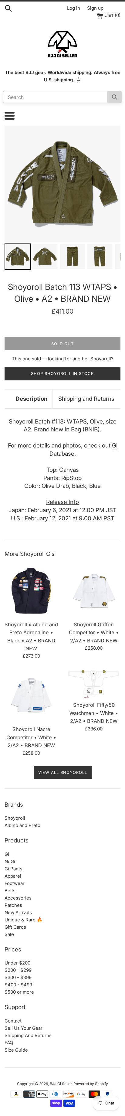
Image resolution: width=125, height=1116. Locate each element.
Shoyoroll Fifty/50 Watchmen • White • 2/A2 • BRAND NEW (93, 713)
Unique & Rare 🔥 (23, 920)
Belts (10, 890)
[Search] (114, 97)
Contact (13, 1021)
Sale (9, 934)
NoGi (10, 861)
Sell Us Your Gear (23, 1028)
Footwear (15, 883)
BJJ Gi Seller (61, 1083)
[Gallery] (62, 198)
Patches (13, 905)
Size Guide (16, 1050)
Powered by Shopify (90, 1083)
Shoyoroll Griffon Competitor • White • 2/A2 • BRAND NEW (94, 632)
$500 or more (19, 992)
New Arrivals (18, 912)
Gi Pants (13, 869)
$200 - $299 (18, 970)
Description (31, 398)
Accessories (18, 898)
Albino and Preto (22, 825)
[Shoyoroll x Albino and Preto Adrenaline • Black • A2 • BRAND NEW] (31, 591)
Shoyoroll (15, 818)
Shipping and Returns (86, 398)
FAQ (9, 1043)
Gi (7, 854)
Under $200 (17, 963)
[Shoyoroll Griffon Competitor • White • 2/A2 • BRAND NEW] (93, 591)
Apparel (13, 876)
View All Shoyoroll (62, 772)
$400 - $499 (18, 985)
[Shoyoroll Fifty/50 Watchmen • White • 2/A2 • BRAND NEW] (93, 683)
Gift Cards (15, 927)
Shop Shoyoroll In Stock (62, 373)
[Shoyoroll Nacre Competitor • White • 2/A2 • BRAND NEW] (31, 695)
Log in (73, 8)
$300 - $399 (18, 977)
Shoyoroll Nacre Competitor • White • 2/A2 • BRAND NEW (31, 737)
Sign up (95, 8)
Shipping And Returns (28, 1035)
